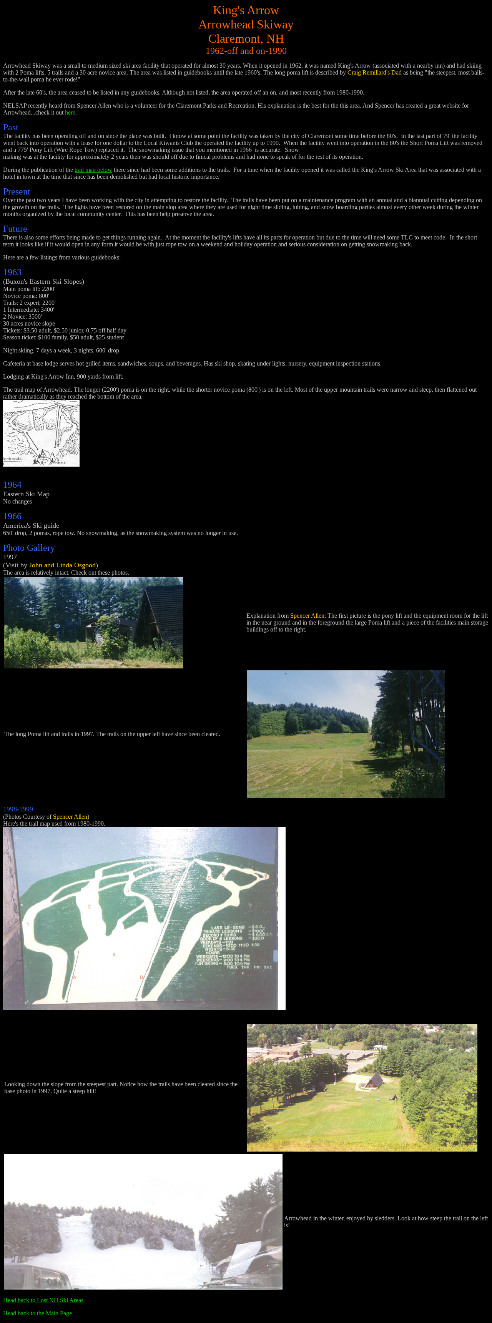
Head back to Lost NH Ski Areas (43, 1300)
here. (71, 112)
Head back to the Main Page (37, 1313)
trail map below (93, 169)
